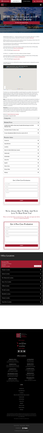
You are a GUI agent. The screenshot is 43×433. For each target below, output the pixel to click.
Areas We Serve (7, 143)
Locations (21, 392)
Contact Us (6, 140)
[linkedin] (24, 351)
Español (21, 403)
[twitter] (21, 351)
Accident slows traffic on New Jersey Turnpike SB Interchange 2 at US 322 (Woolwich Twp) (19, 126)
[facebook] (18, 351)
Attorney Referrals (26, 1)
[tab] (21, 264)
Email (7, 186)
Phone (7, 189)
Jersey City (6, 159)
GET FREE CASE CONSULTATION (21, 22)
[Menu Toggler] (40, 4)
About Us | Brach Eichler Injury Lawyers (12, 150)
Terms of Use (7, 166)
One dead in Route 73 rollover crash (11, 129)
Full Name (8, 227)
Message (8, 192)
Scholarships (6, 156)
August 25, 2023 (16, 50)
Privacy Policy (7, 169)
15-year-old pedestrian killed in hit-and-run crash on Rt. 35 (16, 133)
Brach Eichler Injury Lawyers (13, 114)
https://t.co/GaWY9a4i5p (18, 48)
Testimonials (6, 153)
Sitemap (6, 172)
